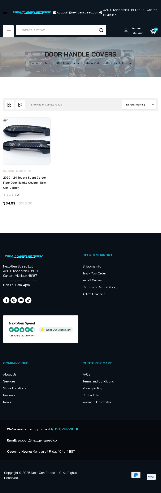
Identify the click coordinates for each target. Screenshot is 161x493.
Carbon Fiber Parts (17, 170)
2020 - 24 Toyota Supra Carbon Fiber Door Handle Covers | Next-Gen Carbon (25, 182)
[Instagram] (13, 300)
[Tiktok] (28, 300)
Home (34, 63)
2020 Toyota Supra (67, 63)
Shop (47, 63)
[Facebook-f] (6, 300)
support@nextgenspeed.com (24, 280)
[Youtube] (21, 300)
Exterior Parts (92, 63)
